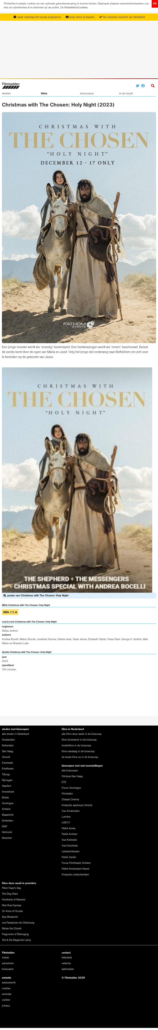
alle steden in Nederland (15, 734)
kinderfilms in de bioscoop (76, 746)
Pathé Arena (68, 828)
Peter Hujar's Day (11, 888)
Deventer (7, 838)
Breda (5, 798)
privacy (6, 1006)
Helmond (7, 832)
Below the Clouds (11, 929)
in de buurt (126, 93)
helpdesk (67, 958)
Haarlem (6, 786)
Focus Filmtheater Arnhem (76, 863)
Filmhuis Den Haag (72, 776)
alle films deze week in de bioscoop (82, 734)
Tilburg (6, 775)
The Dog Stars (10, 894)
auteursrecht (9, 983)
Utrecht (6, 757)
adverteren (8, 963)
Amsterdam (8, 740)
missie (5, 958)
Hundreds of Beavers (13, 900)
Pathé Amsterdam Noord (75, 869)
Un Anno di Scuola (12, 911)
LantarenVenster (70, 852)
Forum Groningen (71, 788)
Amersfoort (8, 792)
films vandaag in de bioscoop (78, 751)
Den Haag (7, 751)
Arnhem (6, 809)
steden (6, 93)
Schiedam (7, 821)
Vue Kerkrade (69, 840)
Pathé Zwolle (69, 857)
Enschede (7, 763)
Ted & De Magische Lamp (16, 940)
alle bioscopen (70, 771)
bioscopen (87, 93)
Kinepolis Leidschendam (75, 875)
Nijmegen (7, 780)
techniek (6, 994)
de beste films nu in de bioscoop (80, 757)
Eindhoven (7, 769)
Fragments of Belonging (15, 934)
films (44, 93)
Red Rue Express (11, 905)
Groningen (7, 803)
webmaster (68, 969)
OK (155, 4)
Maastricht (7, 815)
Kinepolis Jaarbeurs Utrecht (77, 805)
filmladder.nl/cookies (75, 8)
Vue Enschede (70, 846)
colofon (6, 1000)
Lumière (66, 817)
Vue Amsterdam (71, 811)
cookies (6, 988)
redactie (66, 963)
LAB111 (66, 823)
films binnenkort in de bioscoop (79, 740)
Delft (4, 827)
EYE (64, 782)
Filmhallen (67, 794)
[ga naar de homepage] (11, 85)
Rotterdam (8, 746)
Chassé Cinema (70, 800)
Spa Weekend (10, 917)
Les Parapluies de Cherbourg (18, 923)
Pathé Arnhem (69, 834)
